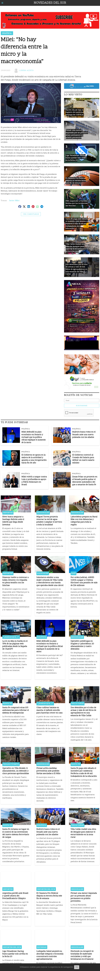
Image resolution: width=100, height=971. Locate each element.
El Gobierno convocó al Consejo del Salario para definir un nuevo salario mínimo (83, 459)
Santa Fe (7, 703)
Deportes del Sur (46, 889)
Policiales (42, 573)
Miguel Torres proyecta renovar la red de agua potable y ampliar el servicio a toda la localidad (49, 520)
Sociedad (41, 947)
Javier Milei (14, 200)
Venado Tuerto (11, 764)
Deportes (8, 513)
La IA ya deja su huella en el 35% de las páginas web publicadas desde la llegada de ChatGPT (15, 645)
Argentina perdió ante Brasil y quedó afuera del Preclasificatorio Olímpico (15, 896)
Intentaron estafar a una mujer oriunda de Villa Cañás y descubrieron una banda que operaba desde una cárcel (49, 581)
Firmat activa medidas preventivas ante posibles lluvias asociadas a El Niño (48, 771)
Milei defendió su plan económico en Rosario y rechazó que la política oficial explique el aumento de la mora (33, 437)
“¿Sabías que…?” (11, 637)
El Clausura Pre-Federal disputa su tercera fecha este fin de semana (49, 896)
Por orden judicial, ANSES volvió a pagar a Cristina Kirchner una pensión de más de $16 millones (84, 581)
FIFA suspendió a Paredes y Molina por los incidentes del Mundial (77, 203)
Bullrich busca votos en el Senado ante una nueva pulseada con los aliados (84, 435)
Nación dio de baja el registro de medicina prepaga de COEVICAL (75, 112)
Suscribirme (81, 406)
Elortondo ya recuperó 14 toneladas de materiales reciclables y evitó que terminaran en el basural (82, 955)
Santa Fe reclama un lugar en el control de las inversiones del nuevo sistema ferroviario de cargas (15, 833)
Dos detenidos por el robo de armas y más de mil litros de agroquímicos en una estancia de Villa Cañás (83, 711)
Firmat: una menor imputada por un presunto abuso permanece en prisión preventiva (84, 897)
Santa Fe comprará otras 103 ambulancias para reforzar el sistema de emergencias (15, 710)
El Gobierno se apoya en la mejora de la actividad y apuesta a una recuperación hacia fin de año (34, 459)
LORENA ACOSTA (26, 70)
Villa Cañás (77, 703)
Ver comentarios (31, 214)
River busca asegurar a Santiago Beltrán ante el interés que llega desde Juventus (13, 520)
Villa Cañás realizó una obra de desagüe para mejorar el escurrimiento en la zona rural (83, 833)
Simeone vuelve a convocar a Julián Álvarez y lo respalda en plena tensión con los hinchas (15, 581)
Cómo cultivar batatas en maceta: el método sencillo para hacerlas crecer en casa (49, 710)
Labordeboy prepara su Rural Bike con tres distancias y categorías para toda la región (84, 520)
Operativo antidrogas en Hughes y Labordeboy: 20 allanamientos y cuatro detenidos (82, 645)
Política (7, 33)
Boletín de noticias (78, 395)
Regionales (43, 513)
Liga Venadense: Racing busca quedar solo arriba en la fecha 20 (15, 954)
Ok (76, 967)
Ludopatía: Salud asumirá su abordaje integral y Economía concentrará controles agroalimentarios (49, 955)
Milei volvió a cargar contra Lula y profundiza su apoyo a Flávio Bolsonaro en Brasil (34, 480)
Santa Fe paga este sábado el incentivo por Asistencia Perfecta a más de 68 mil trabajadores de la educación (84, 772)
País (73, 573)
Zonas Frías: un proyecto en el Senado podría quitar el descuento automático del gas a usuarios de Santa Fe (84, 480)
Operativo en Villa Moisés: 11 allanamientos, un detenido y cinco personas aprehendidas (15, 771)
